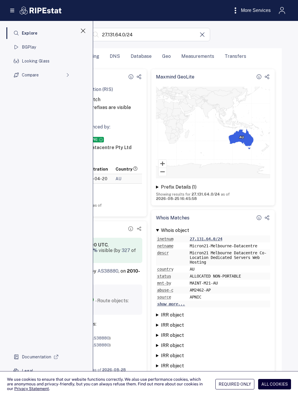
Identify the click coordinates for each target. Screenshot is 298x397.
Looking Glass (36, 61)
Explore (30, 33)
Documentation (37, 357)
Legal (27, 371)
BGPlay (29, 47)
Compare (30, 75)
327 (126, 250)
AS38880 (107, 271)
